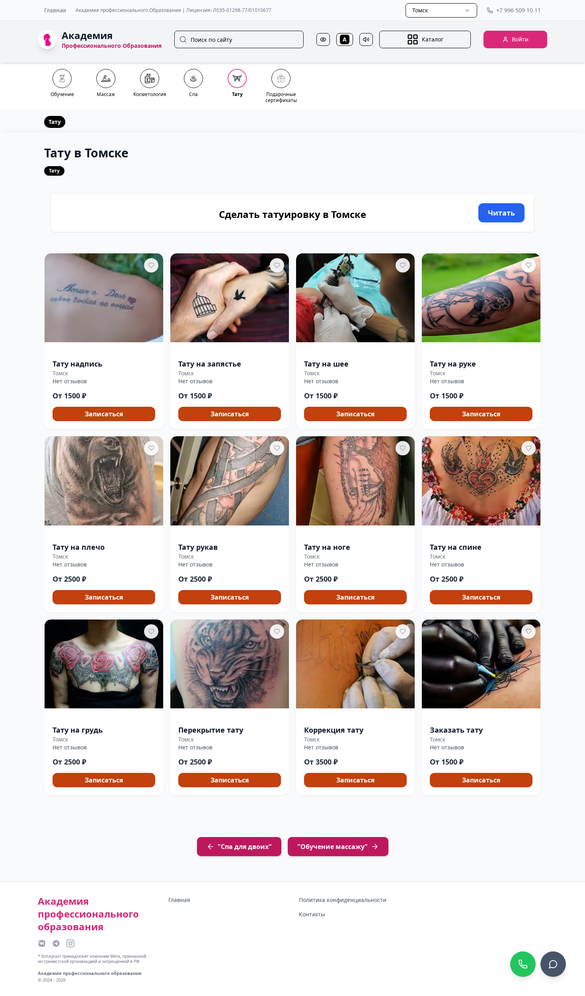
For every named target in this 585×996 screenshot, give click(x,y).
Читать (501, 213)
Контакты (312, 914)
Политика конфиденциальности (342, 900)
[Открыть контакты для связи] (553, 964)
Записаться (104, 414)
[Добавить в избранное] (151, 265)
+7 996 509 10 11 (518, 10)
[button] (104, 341)
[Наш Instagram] (70, 943)
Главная (55, 10)
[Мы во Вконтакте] (42, 943)
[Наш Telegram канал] (56, 943)
